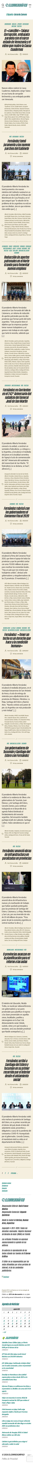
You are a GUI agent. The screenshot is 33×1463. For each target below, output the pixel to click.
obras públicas (20, 936)
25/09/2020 (25, 650)
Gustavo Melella (17, 222)
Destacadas (25, 24)
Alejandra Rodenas (9, 585)
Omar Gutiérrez (13, 608)
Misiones (26, 226)
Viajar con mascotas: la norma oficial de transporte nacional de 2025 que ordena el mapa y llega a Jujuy (15, 1400)
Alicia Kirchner (17, 214)
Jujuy (14, 248)
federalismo (11, 480)
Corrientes (16, 246)
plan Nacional (17, 1157)
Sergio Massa (22, 235)
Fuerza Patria (22, 113)
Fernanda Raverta (9, 722)
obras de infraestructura (10, 936)
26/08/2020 (25, 760)
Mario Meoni (26, 359)
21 (20, 1323)
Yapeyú (20, 494)
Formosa (19, 218)
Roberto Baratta (12, 125)
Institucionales (7, 248)
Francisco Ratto (18, 722)
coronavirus (7, 1151)
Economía (12, 504)
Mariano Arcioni (8, 121)
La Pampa (16, 602)
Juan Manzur (15, 224)
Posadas (28, 490)
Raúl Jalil (10, 231)
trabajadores (7, 374)
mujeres (19, 361)
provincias (10, 366)
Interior (6, 357)
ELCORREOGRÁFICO (16, 1454)
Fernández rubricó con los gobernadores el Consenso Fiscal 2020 (16, 512)
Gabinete (6, 351)
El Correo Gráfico (14, 54)
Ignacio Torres (15, 117)
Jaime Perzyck (7, 224)
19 (12, 1323)
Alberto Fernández (9, 214)
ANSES (16, 715)
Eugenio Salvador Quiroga (10, 594)
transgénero (24, 374)
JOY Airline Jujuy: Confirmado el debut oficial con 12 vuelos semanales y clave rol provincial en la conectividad (16, 1365)
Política (19, 26)
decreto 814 (13, 347)
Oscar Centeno (16, 123)
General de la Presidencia (15, 351)
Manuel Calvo (7, 604)
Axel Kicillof (7, 216)
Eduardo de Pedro (8, 349)
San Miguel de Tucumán (18, 833)
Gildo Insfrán (26, 220)
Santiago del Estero (13, 235)
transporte (7, 376)
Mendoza (6, 606)
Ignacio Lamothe (20, 355)
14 (20, 1321)
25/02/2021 (25, 406)
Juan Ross (21, 224)
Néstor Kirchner (24, 121)
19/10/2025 (25, 54)
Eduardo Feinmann (24, 108)
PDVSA (22, 123)
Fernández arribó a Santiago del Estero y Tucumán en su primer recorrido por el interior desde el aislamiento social (16, 1070)
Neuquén (6, 608)
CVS (19, 719)
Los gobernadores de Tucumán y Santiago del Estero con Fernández (16, 752)
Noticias (14, 26)
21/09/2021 (25, 153)
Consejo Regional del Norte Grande (21, 345)
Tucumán (16, 252)
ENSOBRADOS (7, 24)
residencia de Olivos (9, 938)
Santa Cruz (15, 233)
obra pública (26, 934)
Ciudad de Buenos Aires (13, 717)
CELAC (12, 106)
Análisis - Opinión (17, 24)
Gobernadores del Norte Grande (16, 484)
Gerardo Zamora (18, 220)
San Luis (18, 612)
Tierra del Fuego (26, 616)
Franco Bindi (15, 113)
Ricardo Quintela (17, 231)
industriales (28, 355)
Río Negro (24, 610)
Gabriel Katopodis (26, 932)
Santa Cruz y (7, 732)
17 (3, 1323)
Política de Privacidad (10, 1458)
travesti (12, 376)
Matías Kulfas (7, 361)
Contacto (4, 1191)
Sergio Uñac (11, 616)
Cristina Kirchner (15, 108)
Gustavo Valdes (12, 355)
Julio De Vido (7, 119)
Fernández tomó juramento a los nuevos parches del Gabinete (16, 145)
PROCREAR (7, 728)
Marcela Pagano (25, 119)
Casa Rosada (21, 216)
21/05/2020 (25, 1084)
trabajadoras (24, 372)
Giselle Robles (12, 115)
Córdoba (25, 589)
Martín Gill (24, 1155)
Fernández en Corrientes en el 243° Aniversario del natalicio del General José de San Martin (16, 396)
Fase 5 (11, 1039)
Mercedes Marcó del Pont (16, 606)
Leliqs (25, 602)
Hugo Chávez (7, 117)
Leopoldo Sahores (15, 119)
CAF (23, 930)
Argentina (26, 341)
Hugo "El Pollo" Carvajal (22, 115)
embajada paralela (17, 110)
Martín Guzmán (24, 604)
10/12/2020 (25, 521)
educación (6, 1039)
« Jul (4, 1332)
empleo (23, 349)
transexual (18, 374)
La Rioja (13, 226)
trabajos (25, 940)
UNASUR (23, 125)
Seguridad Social (8, 372)
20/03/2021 (25, 273)
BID (20, 930)
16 (29, 1321)
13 (16, 1321)
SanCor (18, 125)
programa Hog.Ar (15, 728)
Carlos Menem (19, 104)
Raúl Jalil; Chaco (8, 610)
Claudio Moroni (17, 343)
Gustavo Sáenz (25, 222)
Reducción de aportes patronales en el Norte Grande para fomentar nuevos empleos (16, 263)
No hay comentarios (18, 156)
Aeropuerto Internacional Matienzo (13, 1147)
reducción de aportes (23, 366)
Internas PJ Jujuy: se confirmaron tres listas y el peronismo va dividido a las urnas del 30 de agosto (16, 1388)
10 (3, 1321)
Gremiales (28, 246)
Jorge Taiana (26, 117)
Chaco (10, 246)
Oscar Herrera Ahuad (17, 364)
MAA (19, 1155)
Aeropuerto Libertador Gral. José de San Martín (16, 474)
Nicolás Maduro (8, 123)
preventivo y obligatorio (19, 1159)
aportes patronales (19, 341)
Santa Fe (20, 233)
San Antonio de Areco (13, 630)
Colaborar (5, 1185)
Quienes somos (6, 1183)
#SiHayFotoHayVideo (9, 104)
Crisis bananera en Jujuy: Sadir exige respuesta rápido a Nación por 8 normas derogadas (14, 1411)
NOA (10, 833)
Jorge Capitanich (12, 357)
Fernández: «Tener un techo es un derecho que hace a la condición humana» (16, 640)
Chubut (9, 589)
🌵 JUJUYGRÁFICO (10, 1337)
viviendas (9, 734)
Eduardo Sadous (8, 110)
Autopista (16, 831)
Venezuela (7, 127)
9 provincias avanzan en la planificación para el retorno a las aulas (16, 958)
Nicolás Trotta (7, 1043)
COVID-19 (13, 1151)
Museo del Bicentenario (10, 228)
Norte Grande (7, 364)
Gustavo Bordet (8, 222)
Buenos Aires (14, 216)
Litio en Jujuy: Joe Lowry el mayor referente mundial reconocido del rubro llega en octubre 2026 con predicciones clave (16, 1423)
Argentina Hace (21, 1149)
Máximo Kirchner (19, 226)
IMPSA (21, 117)
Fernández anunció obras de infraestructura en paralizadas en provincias (16, 854)
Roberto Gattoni (26, 231)
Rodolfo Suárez (12, 730)
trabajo (13, 374)
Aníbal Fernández (26, 214)
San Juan (9, 233)
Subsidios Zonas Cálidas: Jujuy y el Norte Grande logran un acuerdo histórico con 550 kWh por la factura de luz (16, 1344)
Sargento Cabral (8, 494)
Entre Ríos (14, 218)
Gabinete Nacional (9, 220)
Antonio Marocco (18, 476)
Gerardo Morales (12, 482)
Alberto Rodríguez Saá (22, 583)
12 (12, 1321)
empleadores (17, 349)
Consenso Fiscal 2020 (17, 589)
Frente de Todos (26, 218)
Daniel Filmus (7, 218)
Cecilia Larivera (8, 932)
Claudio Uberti (18, 106)
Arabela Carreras (11, 587)
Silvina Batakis (16, 372)
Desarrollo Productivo (22, 347)
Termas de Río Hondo (24, 835)
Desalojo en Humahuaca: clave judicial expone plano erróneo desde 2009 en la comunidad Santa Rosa (14, 1377)
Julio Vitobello (14, 359)
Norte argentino (25, 361)
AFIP (5, 583)
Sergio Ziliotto (18, 616)
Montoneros (16, 121)
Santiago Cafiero (14, 370)
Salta (5, 233)
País (10, 136)
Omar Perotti (20, 228)
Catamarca (27, 216)
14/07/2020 (25, 966)
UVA (5, 734)
